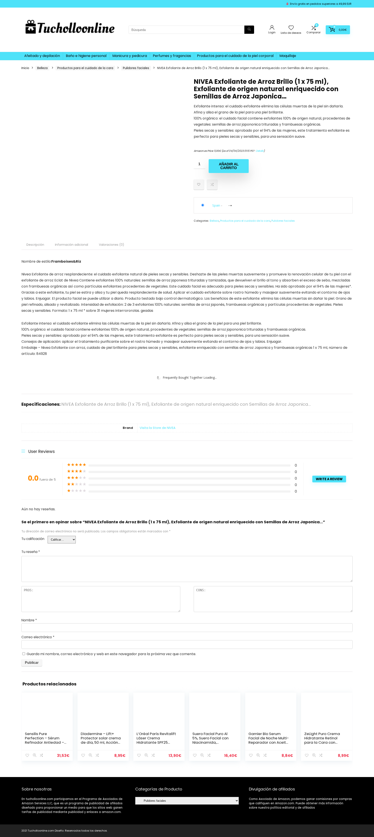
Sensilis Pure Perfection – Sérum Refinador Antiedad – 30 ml (44, 740)
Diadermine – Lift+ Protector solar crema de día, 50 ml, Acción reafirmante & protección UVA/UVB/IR (101, 742)
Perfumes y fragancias (172, 55)
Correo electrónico (37, 637)
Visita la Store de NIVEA (158, 428)
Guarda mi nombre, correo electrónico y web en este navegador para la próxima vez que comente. (111, 653)
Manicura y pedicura (129, 55)
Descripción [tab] (35, 244)
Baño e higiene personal (86, 55)
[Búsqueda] (249, 30)
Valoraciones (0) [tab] (111, 244)
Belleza (42, 68)
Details (260, 151)
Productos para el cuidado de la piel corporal (235, 55)
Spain (216, 205)
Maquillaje (287, 55)
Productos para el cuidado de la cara (85, 68)
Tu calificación (32, 538)
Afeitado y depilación (42, 55)
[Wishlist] (291, 28)
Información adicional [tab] (71, 244)
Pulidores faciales (136, 68)
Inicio (25, 68)
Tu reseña (30, 551)
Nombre (29, 620)
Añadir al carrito (229, 166)
